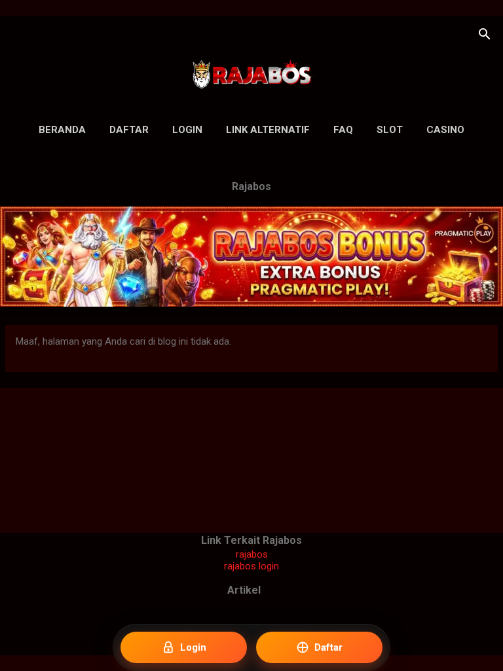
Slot (390, 130)
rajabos (252, 554)
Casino (445, 130)
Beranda (62, 130)
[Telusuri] (485, 36)
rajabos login (251, 566)
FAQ (343, 130)
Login (187, 130)
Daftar (129, 130)
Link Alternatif (268, 130)
